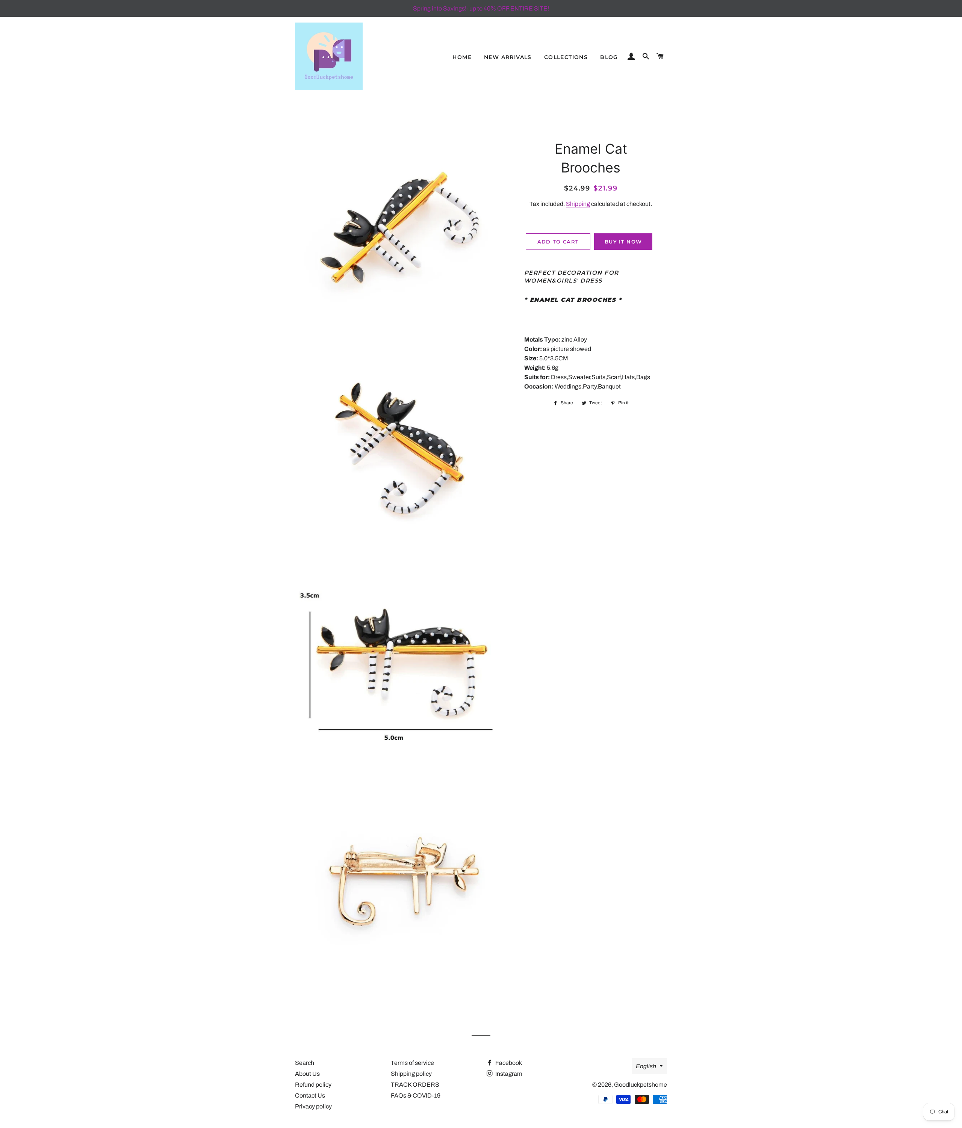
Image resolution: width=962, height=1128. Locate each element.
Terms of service (412, 1063)
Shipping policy (411, 1074)
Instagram (508, 1074)
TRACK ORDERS (415, 1084)
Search (304, 1063)
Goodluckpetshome (640, 1084)
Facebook (508, 1063)
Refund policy (313, 1084)
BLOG (609, 57)
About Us (307, 1074)
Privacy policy (313, 1106)
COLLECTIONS (566, 57)
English (646, 1066)
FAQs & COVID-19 (415, 1095)
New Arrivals (508, 57)
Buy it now (623, 242)
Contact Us (310, 1095)
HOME (462, 57)
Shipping (578, 204)
